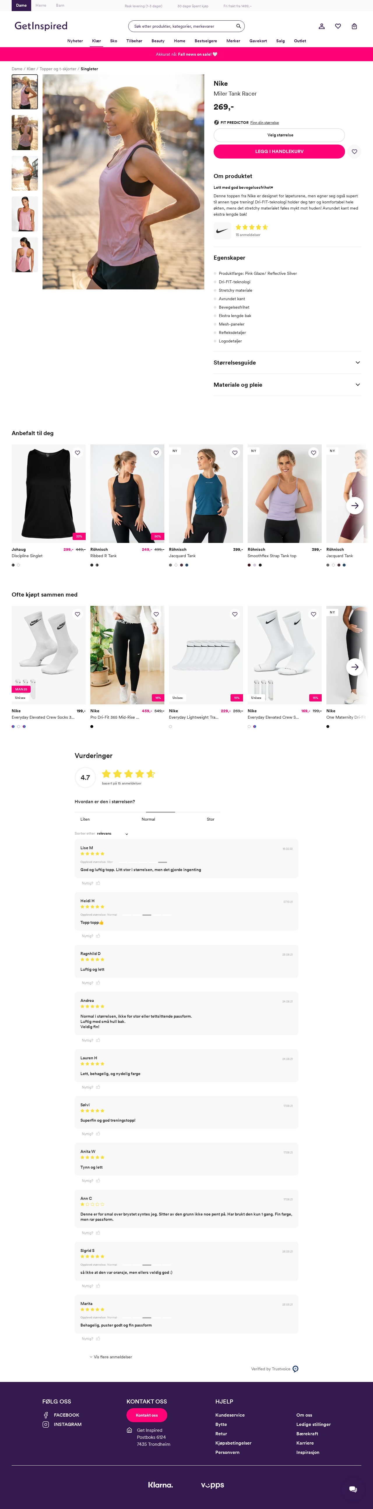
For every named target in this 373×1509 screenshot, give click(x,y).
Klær (31, 68)
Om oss (304, 1415)
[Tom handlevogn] (354, 26)
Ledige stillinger (313, 1424)
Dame (17, 68)
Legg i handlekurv (279, 151)
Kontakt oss (147, 1415)
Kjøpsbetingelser (233, 1443)
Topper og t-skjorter (58, 68)
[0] (338, 26)
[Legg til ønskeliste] (354, 152)
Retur (221, 1433)
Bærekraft (307, 1433)
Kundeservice (230, 1415)
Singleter (89, 68)
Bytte (221, 1424)
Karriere (305, 1443)
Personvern (227, 1452)
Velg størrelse (280, 135)
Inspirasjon (307, 1452)
